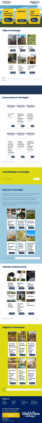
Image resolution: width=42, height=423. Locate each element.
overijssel (4, 403)
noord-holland (34, 402)
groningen (4, 402)
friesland (23, 401)
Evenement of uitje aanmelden (11, 415)
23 (37, 78)
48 (38, 389)
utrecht (13, 403)
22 (35, 78)
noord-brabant (24, 402)
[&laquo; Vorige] (34, 179)
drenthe (4, 401)
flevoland (14, 401)
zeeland (23, 403)
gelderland (33, 401)
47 (35, 389)
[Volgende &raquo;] (40, 79)
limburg (13, 402)
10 (30, 78)
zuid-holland (34, 403)
